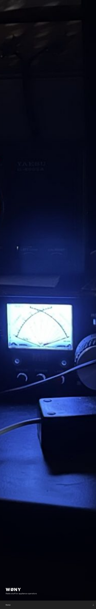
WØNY (13, 589)
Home (8, 605)
